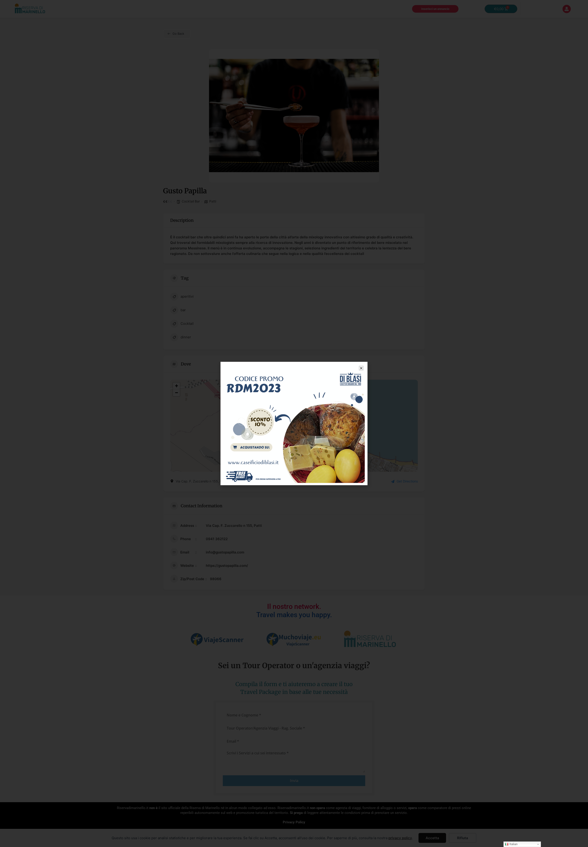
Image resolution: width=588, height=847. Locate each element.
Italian (513, 844)
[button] (361, 368)
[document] (294, 423)
